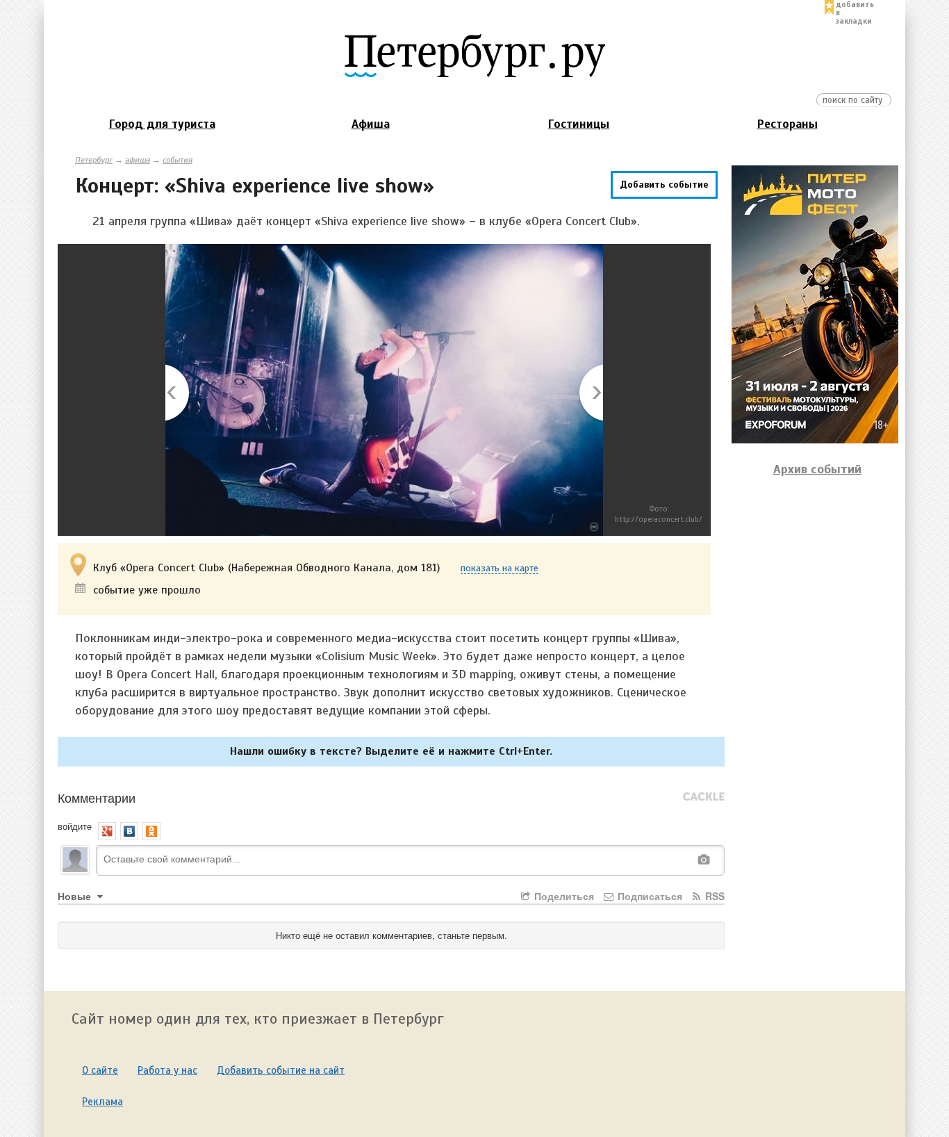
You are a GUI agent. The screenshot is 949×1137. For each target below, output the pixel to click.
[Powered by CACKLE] (704, 797)
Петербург (94, 160)
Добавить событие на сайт (281, 1070)
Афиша (371, 124)
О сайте (100, 1070)
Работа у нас (167, 1070)
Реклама (102, 1101)
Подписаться (648, 896)
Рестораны (787, 124)
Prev (178, 393)
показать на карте (499, 569)
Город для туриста (162, 124)
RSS (713, 896)
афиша (137, 160)
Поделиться (562, 896)
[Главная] (474, 55)
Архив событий (817, 469)
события (177, 160)
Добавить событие (664, 184)
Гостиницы (578, 124)
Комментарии (96, 797)
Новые (76, 896)
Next (590, 393)
